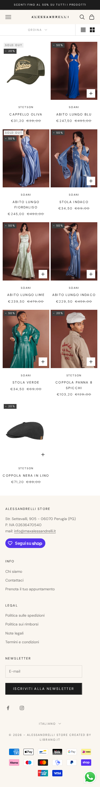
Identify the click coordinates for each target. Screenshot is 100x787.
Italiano (47, 724)
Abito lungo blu (74, 114)
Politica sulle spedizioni (25, 615)
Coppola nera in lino (26, 475)
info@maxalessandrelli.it (35, 531)
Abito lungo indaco (74, 295)
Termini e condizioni (22, 642)
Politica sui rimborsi (21, 624)
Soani (74, 107)
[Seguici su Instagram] (22, 708)
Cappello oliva (25, 114)
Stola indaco (74, 202)
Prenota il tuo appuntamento (30, 589)
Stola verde (26, 382)
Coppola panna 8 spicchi (73, 385)
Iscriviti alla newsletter (43, 688)
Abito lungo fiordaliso (26, 204)
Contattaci (14, 580)
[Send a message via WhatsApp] (90, 777)
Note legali (14, 633)
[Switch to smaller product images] (92, 29)
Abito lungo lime (26, 295)
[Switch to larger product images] (83, 29)
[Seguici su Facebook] (8, 708)
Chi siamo (13, 571)
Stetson (26, 107)
